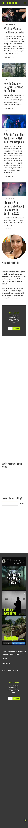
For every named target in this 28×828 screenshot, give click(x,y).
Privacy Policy (6, 663)
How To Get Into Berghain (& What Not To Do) (13, 87)
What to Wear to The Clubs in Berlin (14, 30)
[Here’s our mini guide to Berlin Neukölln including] (14, 628)
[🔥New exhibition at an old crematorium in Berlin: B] (14, 578)
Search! (22, 503)
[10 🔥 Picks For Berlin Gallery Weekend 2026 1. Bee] (14, 603)
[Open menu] (24, 3)
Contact (4, 659)
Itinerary (12, 198)
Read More (8, 57)
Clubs (6, 24)
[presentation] (14, 15)
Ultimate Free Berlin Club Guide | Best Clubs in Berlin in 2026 (14, 208)
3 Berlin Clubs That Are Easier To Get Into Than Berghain (14, 138)
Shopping (12, 24)
